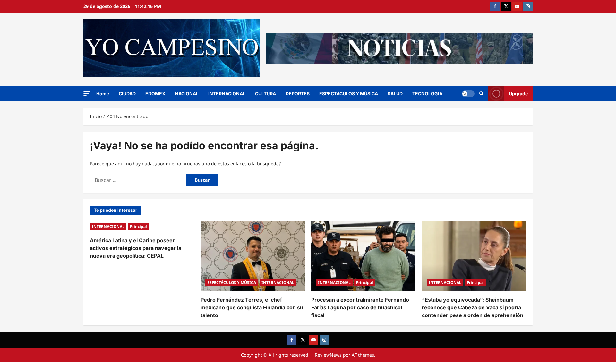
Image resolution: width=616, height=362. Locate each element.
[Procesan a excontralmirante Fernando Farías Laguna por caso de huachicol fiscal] (363, 256)
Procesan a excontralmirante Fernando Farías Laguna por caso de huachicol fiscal (360, 307)
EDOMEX (155, 93)
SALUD (395, 93)
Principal (138, 226)
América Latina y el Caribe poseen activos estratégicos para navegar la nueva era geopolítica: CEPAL (135, 248)
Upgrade (518, 93)
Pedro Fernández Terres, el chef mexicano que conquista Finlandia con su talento (252, 307)
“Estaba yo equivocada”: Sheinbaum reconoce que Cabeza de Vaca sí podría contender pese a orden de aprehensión (472, 307)
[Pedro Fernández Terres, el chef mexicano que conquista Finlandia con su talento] (253, 256)
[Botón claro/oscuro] (468, 93)
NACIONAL (187, 93)
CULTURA (265, 93)
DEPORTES (298, 93)
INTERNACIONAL (226, 93)
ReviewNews (328, 355)
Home (102, 93)
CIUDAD (127, 93)
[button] (86, 93)
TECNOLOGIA (427, 93)
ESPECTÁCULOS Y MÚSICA (348, 93)
